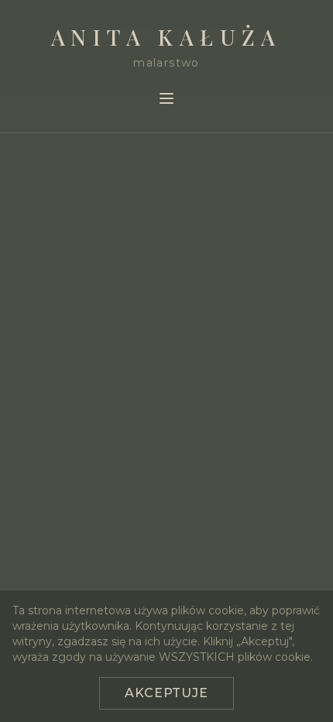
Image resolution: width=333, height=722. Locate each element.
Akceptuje (166, 693)
